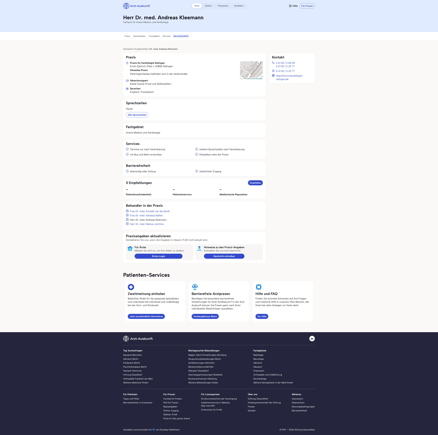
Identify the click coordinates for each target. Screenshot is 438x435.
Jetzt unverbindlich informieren (146, 316)
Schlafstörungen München (201, 363)
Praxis (127, 36)
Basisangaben (170, 406)
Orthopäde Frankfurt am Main (138, 378)
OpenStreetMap (257, 78)
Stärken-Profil (170, 414)
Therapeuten (223, 6)
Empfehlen (255, 182)
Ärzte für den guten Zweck (176, 418)
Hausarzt (257, 367)
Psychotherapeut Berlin (135, 367)
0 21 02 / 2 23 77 (285, 66)
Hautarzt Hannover (132, 370)
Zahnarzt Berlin (130, 359)
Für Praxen (307, 6)
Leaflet (247, 78)
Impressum (297, 398)
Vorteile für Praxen (172, 398)
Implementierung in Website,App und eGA (215, 404)
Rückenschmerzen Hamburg (202, 378)
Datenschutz (298, 402)
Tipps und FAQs (131, 398)
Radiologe (258, 355)
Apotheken (239, 6)
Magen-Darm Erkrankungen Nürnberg (207, 355)
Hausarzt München (132, 355)
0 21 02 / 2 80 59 (285, 62)
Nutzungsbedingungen (303, 406)
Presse (251, 406)
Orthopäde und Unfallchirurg (267, 374)
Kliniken (208, 6)
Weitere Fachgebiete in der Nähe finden (273, 382)
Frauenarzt (258, 370)
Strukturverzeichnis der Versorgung (219, 398)
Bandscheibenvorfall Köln (201, 367)
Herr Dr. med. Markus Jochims (147, 224)
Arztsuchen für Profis (211, 409)
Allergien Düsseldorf (198, 370)
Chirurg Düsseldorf (132, 374)
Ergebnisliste (141, 49)
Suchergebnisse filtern (205, 316)
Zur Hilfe (261, 316)
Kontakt (252, 410)
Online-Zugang (171, 410)
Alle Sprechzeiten (137, 114)
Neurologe (258, 359)
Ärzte (197, 6)
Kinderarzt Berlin (131, 363)
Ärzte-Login (158, 256)
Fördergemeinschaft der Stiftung (264, 402)
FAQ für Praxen (170, 402)
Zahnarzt (257, 363)
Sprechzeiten (139, 36)
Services (167, 36)
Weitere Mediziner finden (135, 382)
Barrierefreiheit (181, 36)
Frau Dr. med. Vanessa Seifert (146, 215)
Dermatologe (259, 378)
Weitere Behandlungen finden (203, 382)
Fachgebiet (154, 36)
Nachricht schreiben (224, 256)
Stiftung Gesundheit (258, 398)
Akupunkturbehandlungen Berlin (204, 359)
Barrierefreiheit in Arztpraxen (137, 402)
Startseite (128, 49)
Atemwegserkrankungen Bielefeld (205, 374)
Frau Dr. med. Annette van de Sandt (149, 211)
